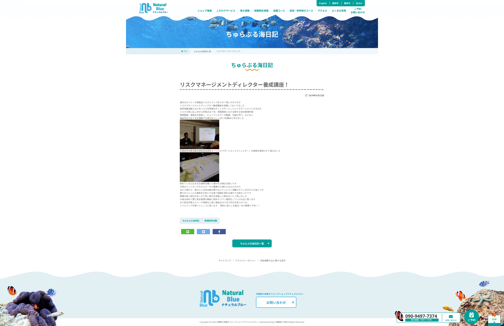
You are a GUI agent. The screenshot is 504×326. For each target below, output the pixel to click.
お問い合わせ (276, 302)
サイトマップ (225, 260)
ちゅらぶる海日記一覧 (202, 51)
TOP (185, 51)
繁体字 (347, 3)
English (323, 3)
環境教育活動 (210, 220)
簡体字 (335, 3)
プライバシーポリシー (245, 260)
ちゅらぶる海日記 (190, 220)
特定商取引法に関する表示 (272, 260)
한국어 (359, 3)
